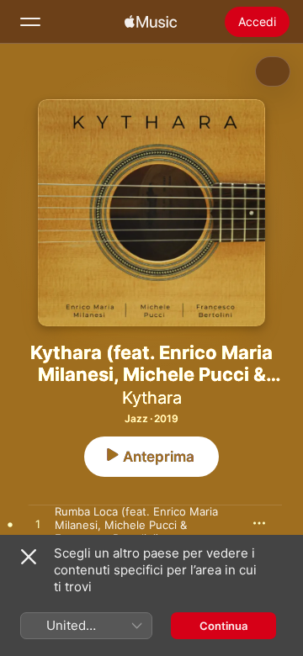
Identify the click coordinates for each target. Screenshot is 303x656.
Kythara (152, 398)
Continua (223, 625)
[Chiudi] (28, 556)
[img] (151, 21)
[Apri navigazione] (30, 21)
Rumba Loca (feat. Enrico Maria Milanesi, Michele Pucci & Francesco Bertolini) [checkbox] (136, 525)
